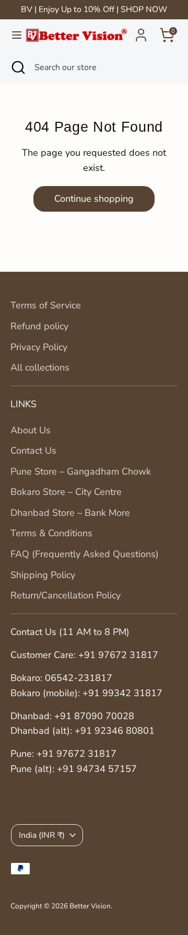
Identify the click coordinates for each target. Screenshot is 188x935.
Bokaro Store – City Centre (66, 492)
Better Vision (90, 906)
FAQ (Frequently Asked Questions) (84, 554)
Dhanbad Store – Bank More (70, 512)
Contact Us (33, 450)
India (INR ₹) (42, 835)
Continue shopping (94, 198)
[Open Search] (17, 67)
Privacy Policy (38, 347)
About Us (30, 430)
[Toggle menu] (13, 35)
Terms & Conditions (51, 533)
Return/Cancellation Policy (65, 595)
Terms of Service (45, 305)
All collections (39, 367)
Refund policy (39, 326)
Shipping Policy (42, 575)
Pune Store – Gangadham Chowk (80, 471)
